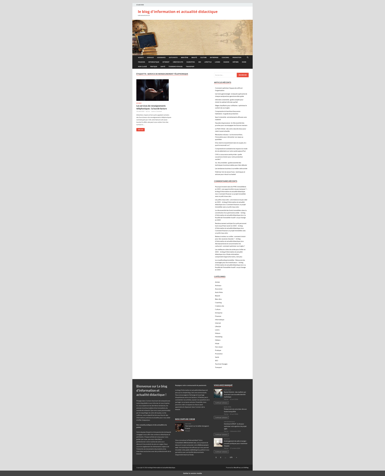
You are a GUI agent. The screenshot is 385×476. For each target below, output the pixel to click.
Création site (178, 62)
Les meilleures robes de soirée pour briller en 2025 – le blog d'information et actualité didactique (230, 251)
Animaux (150, 57)
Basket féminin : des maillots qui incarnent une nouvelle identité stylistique (235, 394)
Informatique (153, 62)
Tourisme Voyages (175, 66)
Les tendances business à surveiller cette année (231, 168)
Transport (190, 66)
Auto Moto (173, 57)
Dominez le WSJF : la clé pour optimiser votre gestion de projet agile (235, 426)
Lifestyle (207, 62)
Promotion (237, 57)
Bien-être (184, 57)
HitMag (246, 467)
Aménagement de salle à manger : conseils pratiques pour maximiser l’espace (235, 443)
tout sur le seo (189, 455)
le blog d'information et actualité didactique (178, 11)
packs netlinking (191, 450)
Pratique (153, 66)
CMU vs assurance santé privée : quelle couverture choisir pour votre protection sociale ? (229, 156)
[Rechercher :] (231, 75)
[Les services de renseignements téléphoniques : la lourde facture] (153, 90)
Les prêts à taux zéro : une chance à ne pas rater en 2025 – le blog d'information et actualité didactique (231, 202)
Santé (163, 66)
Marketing (190, 62)
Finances (141, 62)
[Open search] (247, 57)
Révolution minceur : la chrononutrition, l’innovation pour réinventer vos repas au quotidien (229, 137)
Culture (203, 57)
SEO (199, 62)
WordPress (237, 467)
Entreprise (214, 57)
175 (231, 457)
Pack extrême (193, 440)
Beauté (194, 57)
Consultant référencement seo (185, 442)
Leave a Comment (156, 111)
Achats (141, 57)
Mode (244, 62)
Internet (166, 62)
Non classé (142, 66)
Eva (149, 111)
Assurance (161, 57)
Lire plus (139, 129)
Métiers (236, 62)
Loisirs (217, 62)
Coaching (225, 57)
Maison (226, 62)
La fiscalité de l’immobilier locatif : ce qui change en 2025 (230, 217)
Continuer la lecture (221, 403)
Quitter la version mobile (192, 473)
